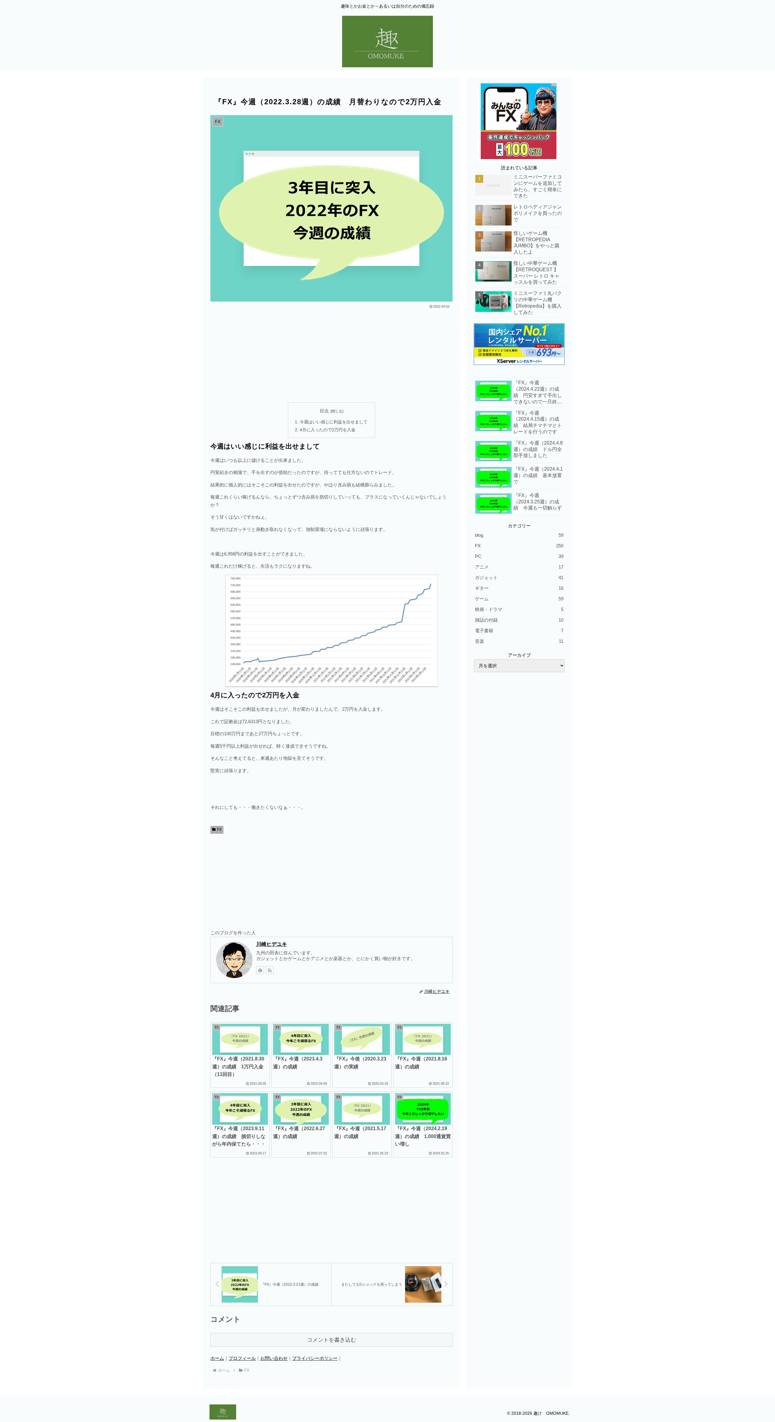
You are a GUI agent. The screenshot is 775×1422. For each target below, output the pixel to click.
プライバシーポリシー (315, 1358)
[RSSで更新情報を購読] (270, 970)
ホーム (217, 1358)
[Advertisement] (331, 355)
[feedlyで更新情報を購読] (260, 970)
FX (219, 829)
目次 (324, 411)
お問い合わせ (274, 1358)
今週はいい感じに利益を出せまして (334, 422)
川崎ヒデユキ (271, 944)
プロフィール (242, 1358)
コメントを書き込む (331, 1340)
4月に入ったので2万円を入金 (327, 430)
